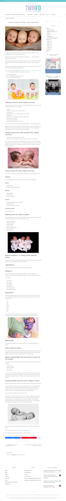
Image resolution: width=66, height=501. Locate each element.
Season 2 (49, 42)
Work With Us (8, 484)
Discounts (42, 14)
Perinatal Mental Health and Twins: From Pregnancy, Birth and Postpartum (50, 476)
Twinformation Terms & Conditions (31, 494)
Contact (6, 474)
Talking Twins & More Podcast (11, 482)
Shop (36, 14)
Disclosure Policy (9, 494)
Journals (26, 474)
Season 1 (49, 41)
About (6, 470)
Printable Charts (27, 476)
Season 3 (49, 44)
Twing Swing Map (10, 18)
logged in (14, 454)
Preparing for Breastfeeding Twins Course (32, 480)
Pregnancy (49, 36)
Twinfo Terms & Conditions (18, 494)
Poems (48, 34)
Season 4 (49, 45)
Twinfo (58, 494)
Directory (29, 14)
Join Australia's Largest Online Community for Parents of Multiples (16, 0)
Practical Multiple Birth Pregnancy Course (32, 478)
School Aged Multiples (51, 38)
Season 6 (49, 49)
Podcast (53, 14)
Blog (47, 14)
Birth (48, 33)
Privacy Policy (41, 494)
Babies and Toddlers (51, 31)
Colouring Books (27, 472)
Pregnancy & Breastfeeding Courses (15, 14)
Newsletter (7, 478)
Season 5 (49, 47)
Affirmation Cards (27, 470)
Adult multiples (50, 30)
